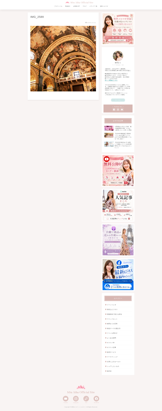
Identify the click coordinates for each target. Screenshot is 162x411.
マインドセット (112, 319)
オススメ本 (111, 342)
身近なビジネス (112, 309)
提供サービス (111, 352)
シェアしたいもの (113, 366)
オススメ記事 (111, 347)
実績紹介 (67, 6)
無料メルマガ (104, 6)
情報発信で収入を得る (114, 314)
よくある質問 (111, 338)
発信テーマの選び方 (114, 328)
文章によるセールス (114, 361)
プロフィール (58, 6)
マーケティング (112, 357)
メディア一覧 (93, 6)
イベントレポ (111, 305)
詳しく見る (118, 100)
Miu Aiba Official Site (81, 2)
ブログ (85, 6)
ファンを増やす (112, 333)
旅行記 (109, 371)
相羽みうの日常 (112, 323)
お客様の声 (76, 6)
